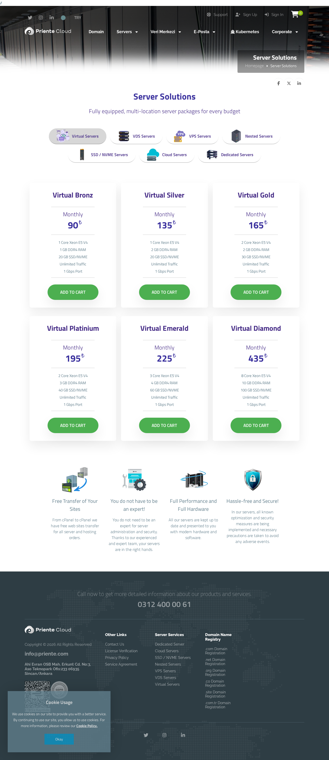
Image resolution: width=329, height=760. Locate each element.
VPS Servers (200, 136)
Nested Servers (259, 136)
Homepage (254, 65)
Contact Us (114, 644)
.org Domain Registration (215, 672)
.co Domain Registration (215, 683)
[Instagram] (40, 17)
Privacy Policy (117, 658)
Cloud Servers (174, 154)
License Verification (121, 651)
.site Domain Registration (215, 694)
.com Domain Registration (216, 651)
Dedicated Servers (237, 154)
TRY (77, 17)
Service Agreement (121, 664)
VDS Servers (144, 136)
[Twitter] (30, 17)
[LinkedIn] (51, 17)
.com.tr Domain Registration (218, 705)
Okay (59, 739)
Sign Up (249, 14)
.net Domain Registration (215, 662)
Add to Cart (73, 292)
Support (220, 14)
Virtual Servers (85, 136)
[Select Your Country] (66, 17)
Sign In (277, 14)
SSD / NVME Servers (109, 154)
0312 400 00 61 (164, 604)
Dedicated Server (169, 644)
